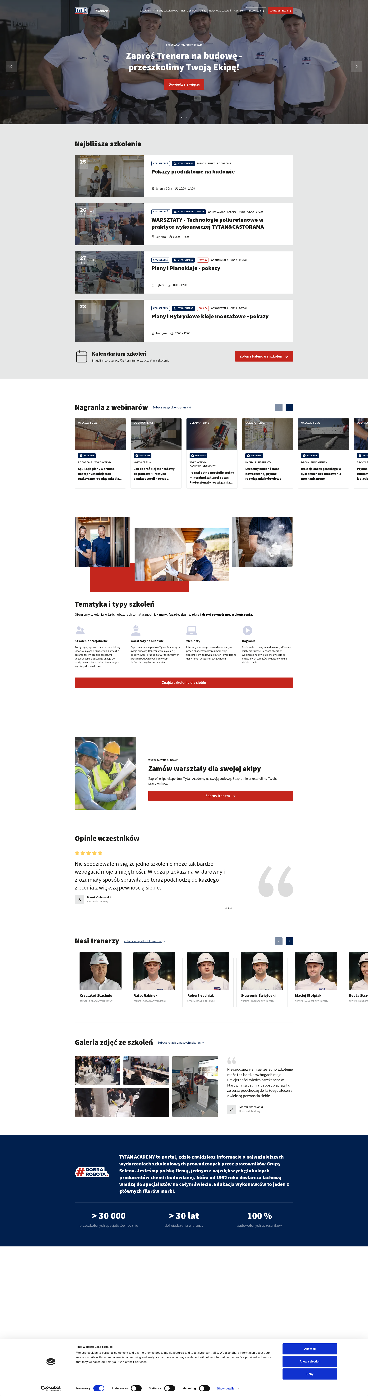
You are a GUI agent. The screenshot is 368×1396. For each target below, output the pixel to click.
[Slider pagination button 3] (231, 908)
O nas (203, 11)
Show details (225, 1388)
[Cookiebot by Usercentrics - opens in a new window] (51, 1388)
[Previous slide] (279, 407)
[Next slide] (289, 407)
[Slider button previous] (11, 66)
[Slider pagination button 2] (186, 117)
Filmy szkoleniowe (167, 11)
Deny (309, 1374)
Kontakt (238, 11)
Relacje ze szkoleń (220, 11)
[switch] (136, 1388)
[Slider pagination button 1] (181, 117)
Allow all (310, 1348)
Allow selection (310, 1361)
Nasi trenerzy (189, 11)
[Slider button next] (356, 66)
